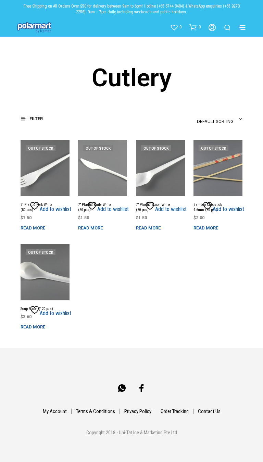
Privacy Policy (137, 411)
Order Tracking (175, 411)
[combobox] (203, 119)
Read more (33, 227)
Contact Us (209, 411)
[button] (175, 27)
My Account (55, 411)
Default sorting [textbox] (215, 121)
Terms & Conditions (95, 411)
